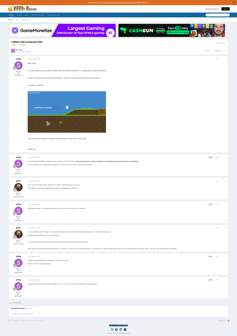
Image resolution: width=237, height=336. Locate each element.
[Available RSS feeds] (228, 321)
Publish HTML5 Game (54, 15)
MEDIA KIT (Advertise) (38, 15)
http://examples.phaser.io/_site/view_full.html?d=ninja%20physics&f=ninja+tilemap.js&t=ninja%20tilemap (107, 161)
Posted (34, 59)
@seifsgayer (18, 75)
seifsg (20, 50)
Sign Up (225, 9)
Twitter (26, 15)
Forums (10, 19)
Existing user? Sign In (212, 9)
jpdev (18, 181)
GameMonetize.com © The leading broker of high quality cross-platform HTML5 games (117, 2)
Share (209, 51)
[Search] (228, 14)
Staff (17, 19)
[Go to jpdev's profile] (18, 187)
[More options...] (217, 59)
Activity (19, 15)
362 (19, 195)
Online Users (25, 19)
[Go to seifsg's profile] (13, 51)
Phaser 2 (28, 52)
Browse (11, 15)
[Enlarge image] (85, 139)
